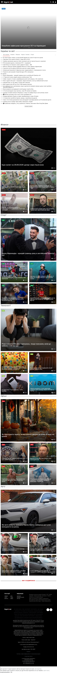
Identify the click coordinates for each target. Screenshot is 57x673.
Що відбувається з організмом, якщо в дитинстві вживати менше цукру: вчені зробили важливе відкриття (27, 86)
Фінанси (6, 598)
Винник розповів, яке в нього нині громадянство (18, 94)
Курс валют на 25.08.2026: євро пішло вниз (14, 187)
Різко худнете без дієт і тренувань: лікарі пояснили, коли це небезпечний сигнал (25, 80)
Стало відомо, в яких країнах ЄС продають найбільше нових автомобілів (42, 571)
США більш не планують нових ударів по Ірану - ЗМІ (17, 64)
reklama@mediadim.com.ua (28, 662)
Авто (11, 596)
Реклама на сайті (20, 597)
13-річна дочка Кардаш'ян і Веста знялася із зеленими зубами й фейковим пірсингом (40, 480)
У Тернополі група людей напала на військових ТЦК (17, 77)
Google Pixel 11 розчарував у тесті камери (12, 390)
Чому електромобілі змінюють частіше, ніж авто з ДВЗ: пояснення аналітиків (42, 549)
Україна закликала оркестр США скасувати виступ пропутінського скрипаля (24, 61)
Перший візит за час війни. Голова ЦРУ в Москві (16, 82)
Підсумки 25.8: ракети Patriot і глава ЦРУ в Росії (16, 59)
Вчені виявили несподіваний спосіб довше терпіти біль (18, 89)
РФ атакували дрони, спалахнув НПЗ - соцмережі (17, 63)
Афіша (11, 598)
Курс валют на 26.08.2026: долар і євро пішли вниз (23, 165)
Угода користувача (28, 656)
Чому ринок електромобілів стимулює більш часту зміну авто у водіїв (14, 571)
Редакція (28, 651)
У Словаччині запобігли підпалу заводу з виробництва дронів (20, 98)
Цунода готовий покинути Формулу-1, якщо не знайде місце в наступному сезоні (25, 92)
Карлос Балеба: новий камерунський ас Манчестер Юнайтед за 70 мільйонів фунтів (42, 299)
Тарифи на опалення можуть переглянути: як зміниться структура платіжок (13, 209)
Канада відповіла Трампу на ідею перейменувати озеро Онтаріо (20, 96)
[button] (23, 47)
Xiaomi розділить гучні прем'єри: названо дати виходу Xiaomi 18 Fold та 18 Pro (42, 390)
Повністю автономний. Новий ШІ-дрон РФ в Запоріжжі (18, 72)
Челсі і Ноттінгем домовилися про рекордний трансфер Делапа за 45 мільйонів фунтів (27, 99)
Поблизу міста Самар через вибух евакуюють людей (17, 101)
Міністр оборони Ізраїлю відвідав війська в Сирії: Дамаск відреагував (22, 66)
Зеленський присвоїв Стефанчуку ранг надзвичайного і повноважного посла (24, 70)
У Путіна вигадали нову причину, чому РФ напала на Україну (19, 91)
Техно (11, 597)
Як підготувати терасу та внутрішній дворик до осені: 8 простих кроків (23, 57)
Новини (6, 596)
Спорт (6, 597)
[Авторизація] (55, 2)
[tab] (6, 54)
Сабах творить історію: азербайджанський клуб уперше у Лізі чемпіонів (23, 79)
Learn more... (46, 670)
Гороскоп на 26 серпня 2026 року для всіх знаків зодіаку (19, 68)
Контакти (19, 596)
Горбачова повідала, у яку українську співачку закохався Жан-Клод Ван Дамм (26, 103)
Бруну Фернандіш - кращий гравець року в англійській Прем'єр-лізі (22, 75)
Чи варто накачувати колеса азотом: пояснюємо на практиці (13, 549)
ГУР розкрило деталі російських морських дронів (22, 46)
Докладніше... (38, 669)
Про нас (18, 598)
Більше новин (28, 106)
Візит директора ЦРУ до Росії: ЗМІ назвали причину (17, 84)
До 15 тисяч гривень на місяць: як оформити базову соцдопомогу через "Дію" (42, 187)
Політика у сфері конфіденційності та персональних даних (28, 653)
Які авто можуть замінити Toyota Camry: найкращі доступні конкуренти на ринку (26, 526)
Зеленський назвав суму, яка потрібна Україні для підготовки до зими (42, 209)
